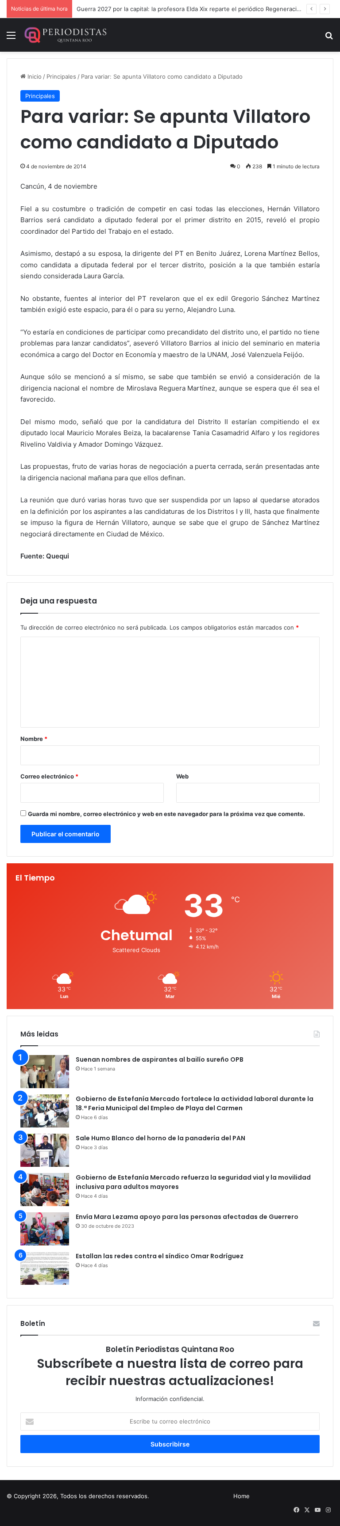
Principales (61, 76)
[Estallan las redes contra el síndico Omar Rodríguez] (44, 1268)
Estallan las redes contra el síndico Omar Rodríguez (159, 1256)
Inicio (34, 76)
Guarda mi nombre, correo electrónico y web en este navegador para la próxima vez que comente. (166, 813)
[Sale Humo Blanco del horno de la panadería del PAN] (44, 1150)
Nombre (33, 738)
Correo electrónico (49, 776)
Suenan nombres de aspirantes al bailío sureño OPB (159, 1059)
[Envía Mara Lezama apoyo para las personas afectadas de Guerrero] (44, 1228)
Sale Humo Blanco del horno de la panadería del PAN (160, 1138)
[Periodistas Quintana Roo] (65, 35)
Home (241, 1495)
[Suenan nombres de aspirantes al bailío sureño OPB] (44, 1071)
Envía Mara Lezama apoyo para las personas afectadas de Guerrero (187, 1216)
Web (182, 776)
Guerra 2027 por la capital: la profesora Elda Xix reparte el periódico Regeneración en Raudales (208, 8)
